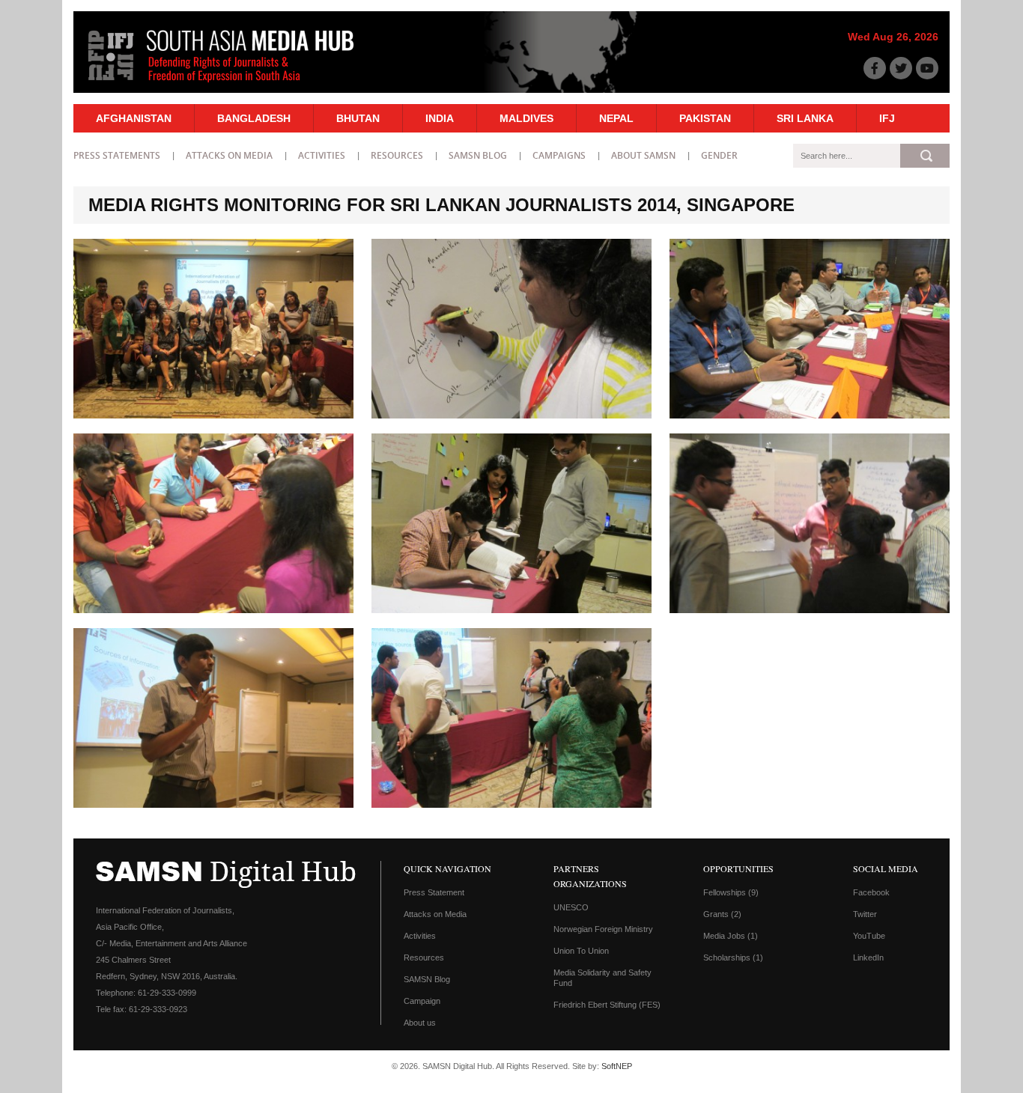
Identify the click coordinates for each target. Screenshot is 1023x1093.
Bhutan (358, 118)
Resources (397, 155)
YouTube (869, 935)
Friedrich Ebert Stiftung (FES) (607, 1004)
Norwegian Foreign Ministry (603, 929)
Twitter (865, 914)
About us (420, 1022)
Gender (719, 155)
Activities (321, 155)
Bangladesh (254, 118)
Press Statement (434, 892)
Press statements (116, 155)
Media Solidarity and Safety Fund (602, 977)
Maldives (526, 118)
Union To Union (581, 950)
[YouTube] (927, 68)
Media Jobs (730, 935)
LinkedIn (868, 957)
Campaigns (559, 155)
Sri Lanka (805, 118)
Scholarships (733, 957)
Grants (722, 914)
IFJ (887, 118)
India (439, 118)
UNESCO (571, 907)
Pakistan (705, 118)
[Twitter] (901, 68)
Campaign (422, 1000)
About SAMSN (643, 155)
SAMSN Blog (478, 155)
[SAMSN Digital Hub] (232, 85)
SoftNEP (616, 1066)
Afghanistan (133, 118)
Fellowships (731, 892)
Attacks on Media (229, 155)
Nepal (616, 118)
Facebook (871, 892)
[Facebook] (874, 68)
